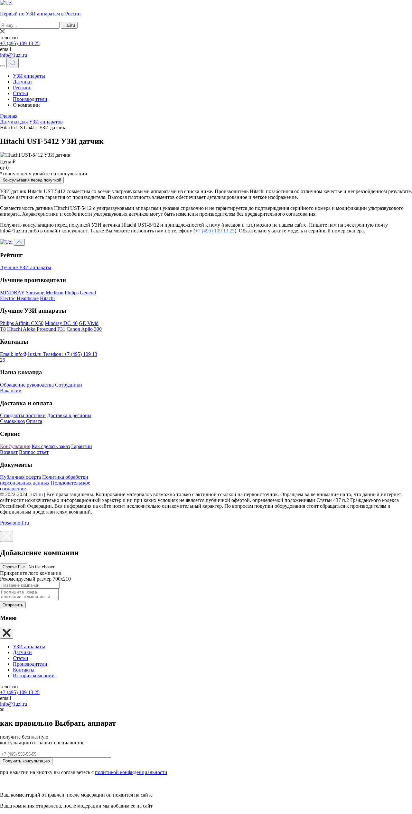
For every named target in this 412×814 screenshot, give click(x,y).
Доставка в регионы (69, 415)
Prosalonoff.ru (14, 522)
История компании (34, 675)
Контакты (23, 669)
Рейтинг (22, 87)
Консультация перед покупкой (32, 180)
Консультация (15, 446)
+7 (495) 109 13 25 (20, 43)
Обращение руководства (27, 384)
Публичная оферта (20, 477)
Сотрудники (68, 384)
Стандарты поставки (23, 415)
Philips (72, 292)
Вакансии (11, 390)
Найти (69, 25)
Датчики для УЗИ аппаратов (31, 121)
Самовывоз (12, 421)
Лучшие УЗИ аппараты (25, 267)
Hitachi (47, 298)
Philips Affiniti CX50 (21, 323)
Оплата (34, 421)
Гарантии (81, 446)
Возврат (9, 452)
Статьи (20, 93)
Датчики (22, 81)
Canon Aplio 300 (84, 329)
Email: (21, 354)
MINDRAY (12, 292)
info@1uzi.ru (13, 55)
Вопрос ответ (34, 452)
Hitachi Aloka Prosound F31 (36, 329)
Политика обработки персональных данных (44, 479)
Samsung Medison (44, 292)
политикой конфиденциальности (131, 772)
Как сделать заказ (51, 446)
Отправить (13, 605)
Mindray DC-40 (61, 323)
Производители (30, 99)
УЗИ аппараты (29, 76)
